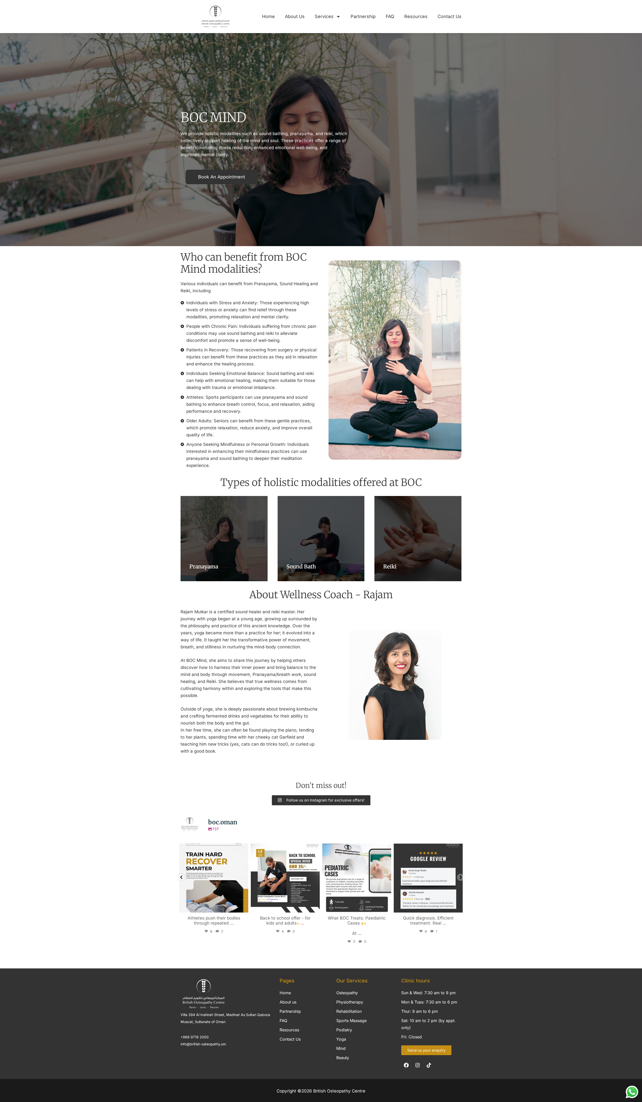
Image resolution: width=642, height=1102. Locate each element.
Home (268, 16)
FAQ (390, 16)
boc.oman (213, 848)
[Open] (213, 878)
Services (324, 16)
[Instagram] (243, 906)
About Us (295, 16)
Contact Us (449, 16)
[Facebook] (406, 1065)
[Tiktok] (429, 1065)
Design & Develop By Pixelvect (321, 1099)
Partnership (363, 16)
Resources (416, 16)
